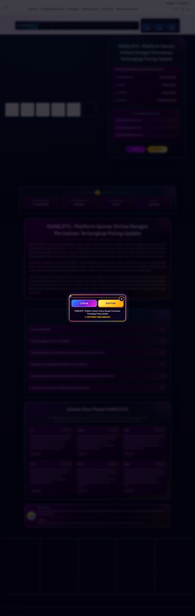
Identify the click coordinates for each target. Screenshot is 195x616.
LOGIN (84, 303)
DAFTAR (111, 303)
